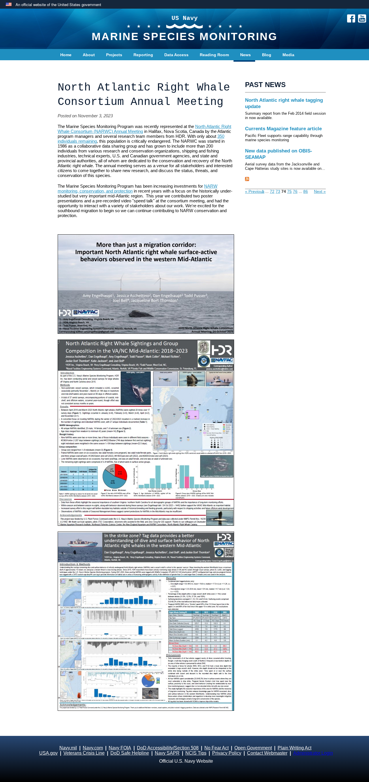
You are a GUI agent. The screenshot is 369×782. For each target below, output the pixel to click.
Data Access (176, 54)
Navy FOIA (120, 747)
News (245, 54)
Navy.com (93, 747)
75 (289, 191)
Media (288, 54)
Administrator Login (313, 753)
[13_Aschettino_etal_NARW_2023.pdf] (146, 433)
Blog (266, 54)
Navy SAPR (167, 753)
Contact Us (71, 66)
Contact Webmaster (267, 753)
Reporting (143, 54)
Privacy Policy (226, 753)
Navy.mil (68, 747)
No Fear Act (216, 747)
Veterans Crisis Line (84, 753)
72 (272, 191)
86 (305, 191)
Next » (320, 191)
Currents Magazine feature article (283, 128)
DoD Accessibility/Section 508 (168, 747)
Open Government (253, 747)
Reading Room (214, 54)
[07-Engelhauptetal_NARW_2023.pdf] (146, 621)
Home (65, 54)
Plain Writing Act (294, 747)
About (89, 54)
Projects (114, 54)
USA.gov (48, 753)
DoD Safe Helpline (129, 753)
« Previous (254, 191)
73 (278, 191)
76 (295, 191)
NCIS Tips (195, 753)
